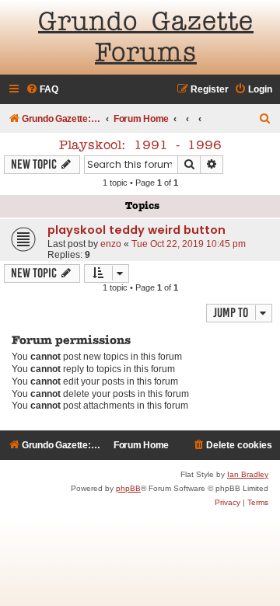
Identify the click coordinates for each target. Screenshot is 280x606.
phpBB (128, 488)
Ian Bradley (247, 474)
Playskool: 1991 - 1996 (140, 146)
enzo (110, 244)
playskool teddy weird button (136, 230)
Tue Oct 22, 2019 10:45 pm (188, 244)
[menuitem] (42, 89)
